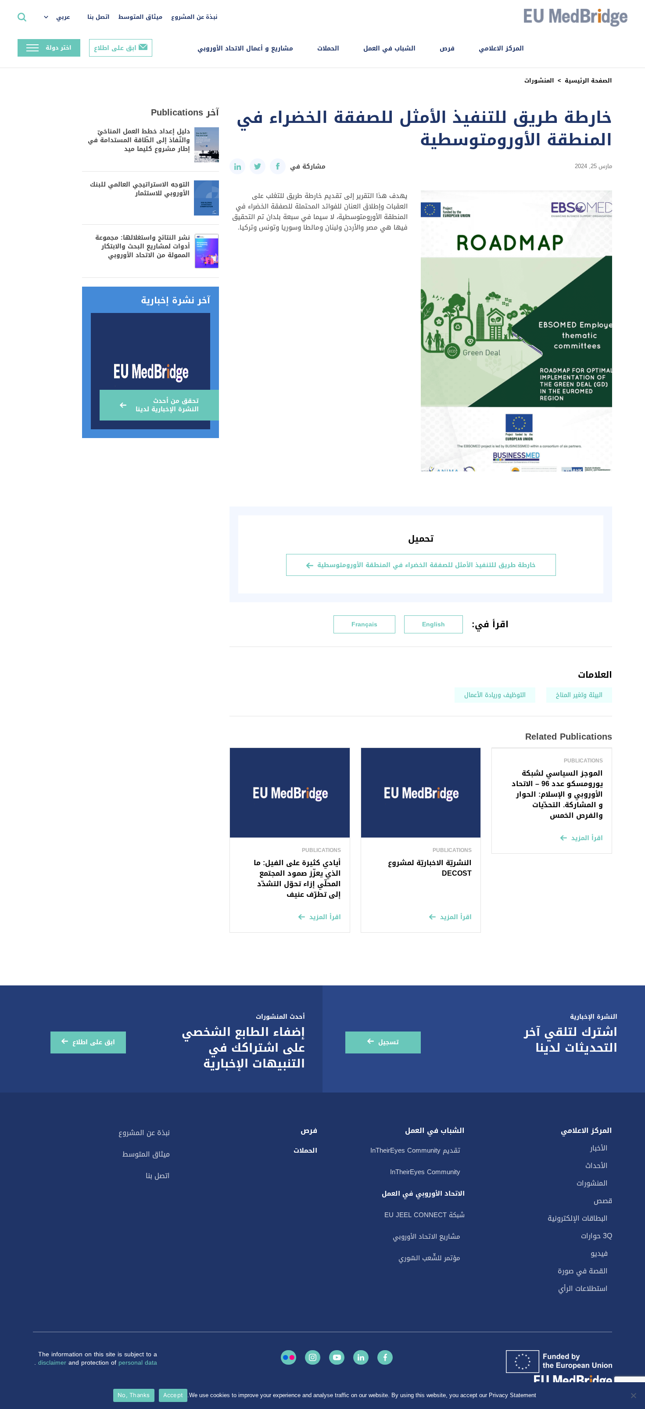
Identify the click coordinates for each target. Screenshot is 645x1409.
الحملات (328, 48)
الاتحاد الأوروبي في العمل (423, 1193)
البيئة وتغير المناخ (579, 695)
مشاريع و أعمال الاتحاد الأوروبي (245, 48)
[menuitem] (61, 17)
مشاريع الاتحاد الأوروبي (426, 1236)
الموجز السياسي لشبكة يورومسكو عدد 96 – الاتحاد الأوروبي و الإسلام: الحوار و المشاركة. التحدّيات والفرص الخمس (557, 794)
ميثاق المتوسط (140, 16)
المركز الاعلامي (501, 48)
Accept (173, 1394)
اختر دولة (59, 47)
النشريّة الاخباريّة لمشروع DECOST (430, 868)
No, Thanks (134, 1394)
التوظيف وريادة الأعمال (495, 695)
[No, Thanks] (634, 1395)
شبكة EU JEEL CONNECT (424, 1215)
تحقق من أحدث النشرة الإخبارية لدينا (167, 405)
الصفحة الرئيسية (588, 80)
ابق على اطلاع (115, 48)
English (433, 624)
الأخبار (599, 1148)
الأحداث (596, 1165)
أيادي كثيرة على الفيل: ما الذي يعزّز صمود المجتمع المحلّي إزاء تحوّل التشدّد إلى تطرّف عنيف (297, 878)
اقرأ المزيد (587, 838)
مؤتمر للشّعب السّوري (429, 1258)
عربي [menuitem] (63, 16)
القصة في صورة (583, 1271)
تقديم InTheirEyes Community (415, 1150)
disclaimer (53, 1363)
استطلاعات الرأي (583, 1288)
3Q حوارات (596, 1236)
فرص (447, 48)
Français (364, 624)
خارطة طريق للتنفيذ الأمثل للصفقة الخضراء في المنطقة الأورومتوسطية (426, 565)
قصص (603, 1201)
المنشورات (539, 80)
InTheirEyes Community (425, 1172)
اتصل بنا (98, 16)
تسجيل (388, 1042)
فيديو (599, 1253)
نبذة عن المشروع (194, 16)
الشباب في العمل (389, 48)
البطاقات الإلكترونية (578, 1218)
